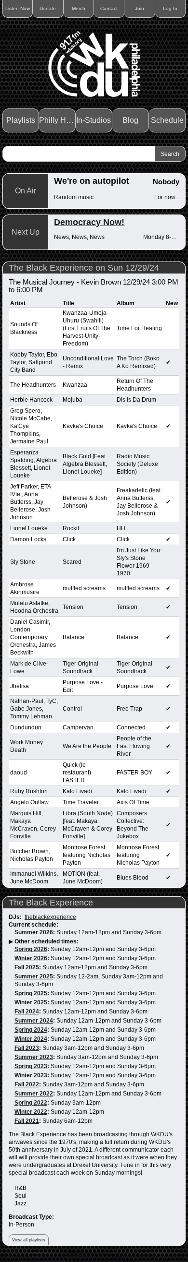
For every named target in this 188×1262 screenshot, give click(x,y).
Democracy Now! (89, 222)
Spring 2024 (30, 1029)
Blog (130, 120)
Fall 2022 (26, 1084)
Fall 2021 (26, 1121)
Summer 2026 (33, 932)
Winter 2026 (30, 958)
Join (139, 8)
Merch (78, 8)
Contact (109, 8)
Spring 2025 (30, 993)
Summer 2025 (33, 976)
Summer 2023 (33, 1057)
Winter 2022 (30, 1111)
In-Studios (93, 120)
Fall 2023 (26, 1048)
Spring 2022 (30, 1102)
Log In (170, 8)
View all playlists (28, 1240)
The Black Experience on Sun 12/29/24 (84, 268)
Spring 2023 (30, 1066)
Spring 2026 (30, 949)
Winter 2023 (30, 1075)
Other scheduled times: (46, 941)
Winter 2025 (30, 1002)
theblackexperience (50, 917)
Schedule (167, 120)
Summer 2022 (33, 1093)
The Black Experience (51, 902)
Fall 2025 (26, 967)
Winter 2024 (30, 1039)
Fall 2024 (26, 1011)
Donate (48, 8)
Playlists (20, 120)
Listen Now (17, 8)
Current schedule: (33, 924)
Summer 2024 (33, 1020)
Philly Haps (57, 120)
